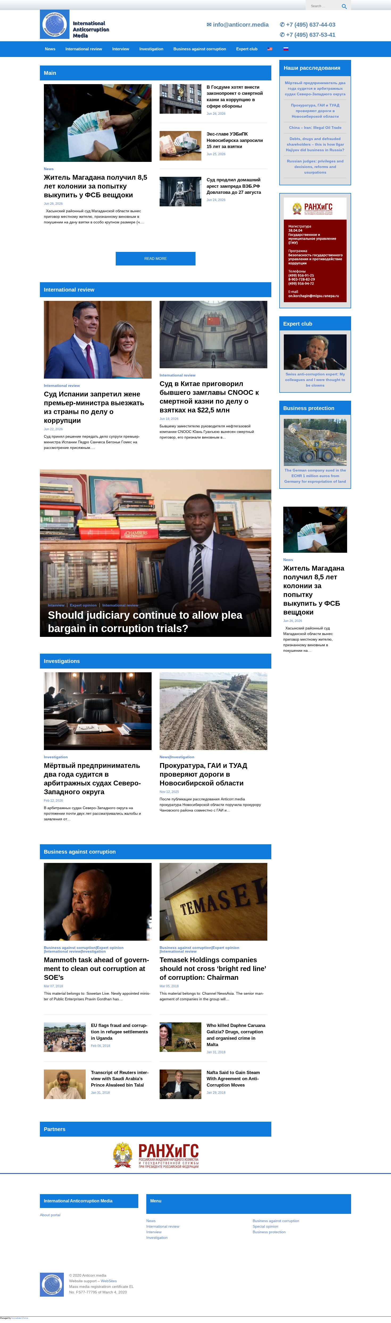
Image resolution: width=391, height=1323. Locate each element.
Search (344, 6)
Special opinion (265, 1226)
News (50, 49)
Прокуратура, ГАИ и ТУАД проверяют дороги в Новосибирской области (203, 774)
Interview (120, 49)
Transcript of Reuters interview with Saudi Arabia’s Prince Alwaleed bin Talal (120, 1079)
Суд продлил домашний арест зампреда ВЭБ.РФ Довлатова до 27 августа (234, 186)
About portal (50, 1215)
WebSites (109, 1281)
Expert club (246, 49)
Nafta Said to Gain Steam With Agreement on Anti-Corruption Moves (233, 1079)
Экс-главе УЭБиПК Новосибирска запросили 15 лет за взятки (235, 140)
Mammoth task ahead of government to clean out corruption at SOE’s (96, 968)
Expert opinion (83, 605)
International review (83, 49)
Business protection (269, 1232)
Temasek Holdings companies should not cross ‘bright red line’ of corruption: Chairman (213, 968)
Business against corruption (199, 49)
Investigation (151, 49)
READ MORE (155, 258)
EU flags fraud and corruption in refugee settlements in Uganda (119, 1032)
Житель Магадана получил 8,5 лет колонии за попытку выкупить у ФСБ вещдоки (95, 186)
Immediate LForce (19, 1318)
